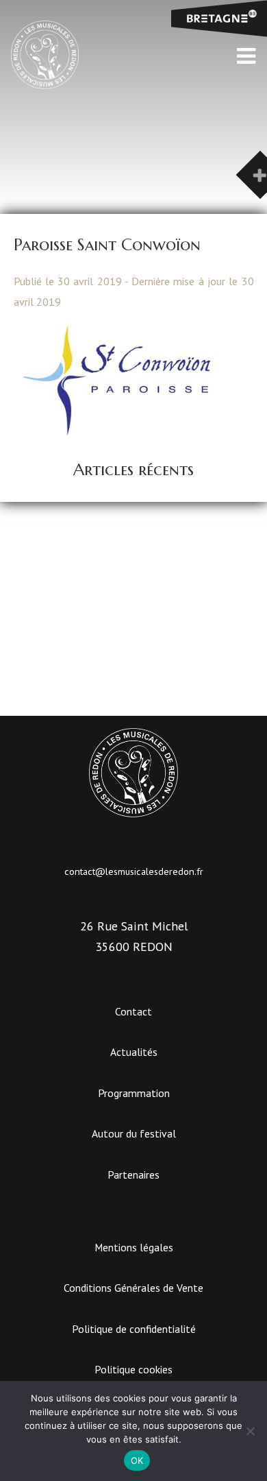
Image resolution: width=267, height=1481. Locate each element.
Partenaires (133, 1174)
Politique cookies (133, 1369)
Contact (133, 1011)
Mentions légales (133, 1247)
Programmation (134, 1093)
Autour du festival (134, 1133)
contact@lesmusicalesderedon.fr (133, 871)
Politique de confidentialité (134, 1329)
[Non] (250, 1431)
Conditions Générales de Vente (133, 1288)
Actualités (133, 1052)
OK (137, 1460)
